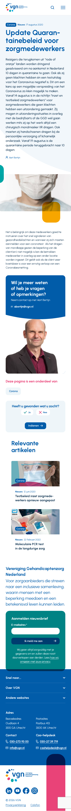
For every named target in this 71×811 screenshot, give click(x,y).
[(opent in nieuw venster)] (26, 790)
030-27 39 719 (49, 741)
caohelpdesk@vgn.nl (53, 748)
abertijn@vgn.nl (23, 306)
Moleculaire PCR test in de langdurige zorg (30, 546)
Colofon (35, 805)
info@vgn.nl (17, 748)
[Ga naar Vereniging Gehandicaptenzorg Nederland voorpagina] (22, 7)
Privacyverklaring (16, 805)
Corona (13, 391)
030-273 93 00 (19, 741)
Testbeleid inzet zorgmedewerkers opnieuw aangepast (35, 498)
